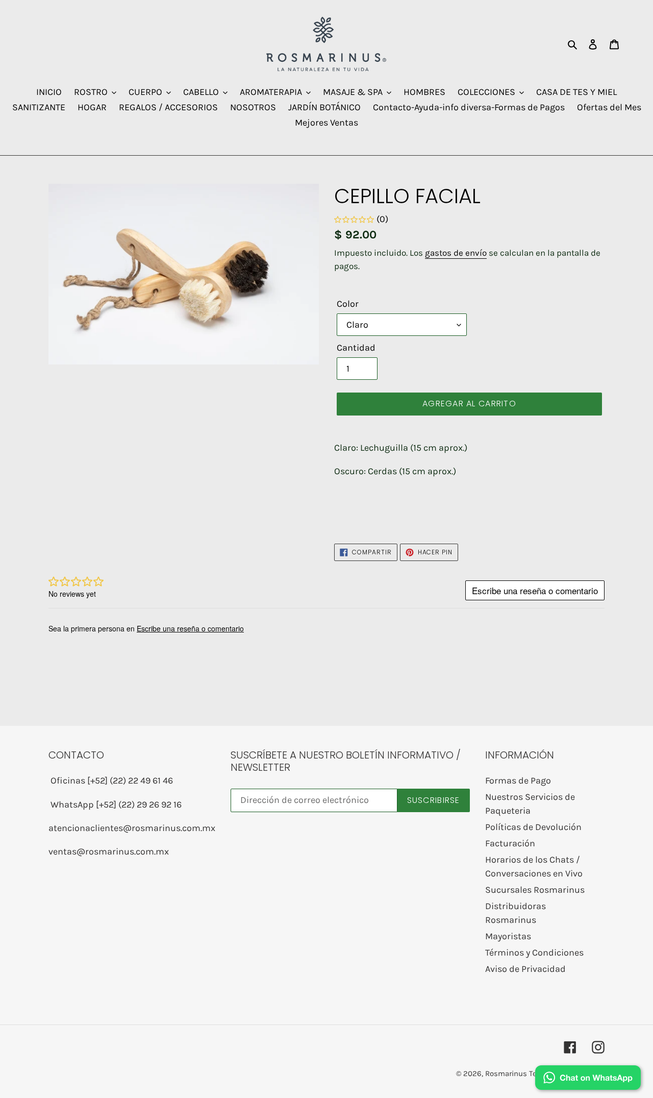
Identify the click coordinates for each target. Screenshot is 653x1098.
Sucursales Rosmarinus (535, 889)
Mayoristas (508, 936)
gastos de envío (456, 253)
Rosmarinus (506, 1073)
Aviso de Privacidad (525, 968)
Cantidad (356, 347)
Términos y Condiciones (534, 952)
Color (348, 303)
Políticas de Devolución (533, 827)
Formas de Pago (518, 780)
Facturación (510, 843)
